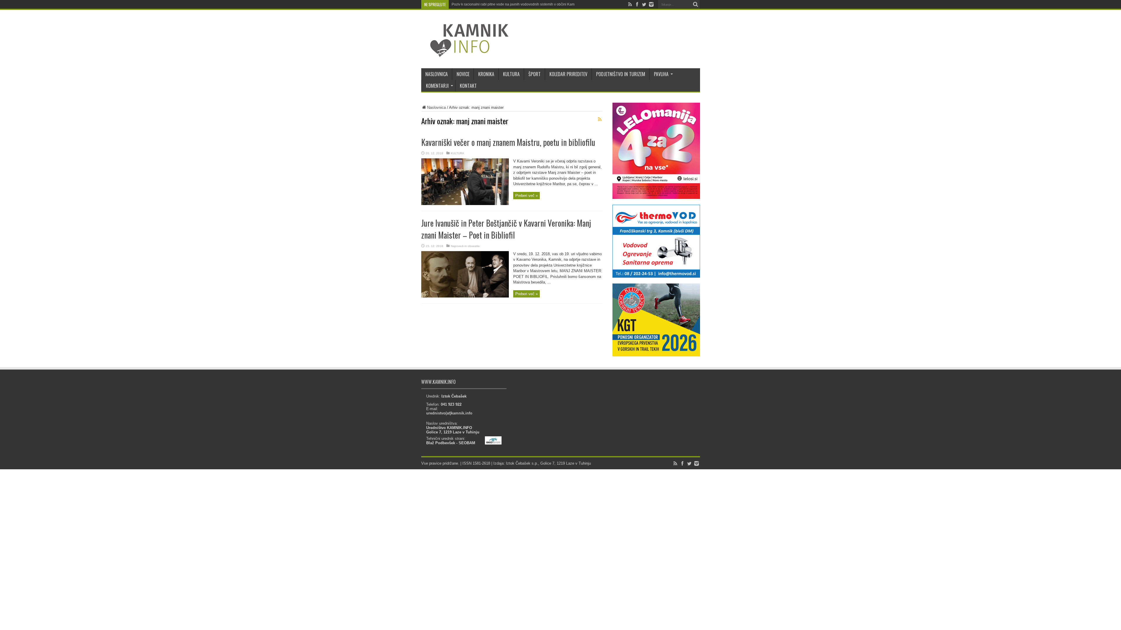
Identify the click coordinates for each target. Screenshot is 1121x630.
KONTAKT (468, 85)
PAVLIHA (661, 74)
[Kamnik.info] (465, 54)
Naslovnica (436, 107)
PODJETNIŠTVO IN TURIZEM (620, 74)
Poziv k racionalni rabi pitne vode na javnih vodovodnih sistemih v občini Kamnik (515, 4)
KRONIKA (486, 74)
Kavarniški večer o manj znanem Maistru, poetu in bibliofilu (508, 142)
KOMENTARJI (437, 85)
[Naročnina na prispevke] (600, 119)
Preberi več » (526, 195)
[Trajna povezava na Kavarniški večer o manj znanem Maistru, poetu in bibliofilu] (465, 204)
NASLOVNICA (436, 74)
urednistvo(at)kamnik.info (449, 413)
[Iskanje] (695, 4)
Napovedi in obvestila (465, 246)
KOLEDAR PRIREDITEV (568, 74)
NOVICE (463, 74)
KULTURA (511, 74)
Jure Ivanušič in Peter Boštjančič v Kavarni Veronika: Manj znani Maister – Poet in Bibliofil (506, 229)
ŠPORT (534, 74)
